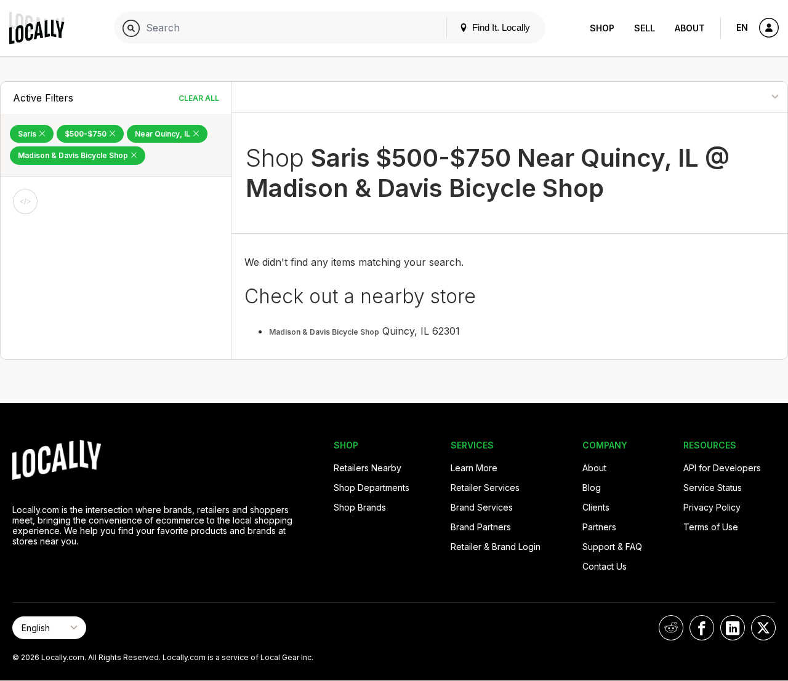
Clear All (199, 98)
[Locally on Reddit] (671, 627)
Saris (28, 133)
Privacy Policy (712, 507)
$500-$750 (86, 133)
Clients (595, 507)
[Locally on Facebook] (702, 627)
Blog (591, 487)
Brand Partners (481, 527)
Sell (644, 28)
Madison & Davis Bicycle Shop (74, 155)
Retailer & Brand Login (496, 546)
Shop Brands (360, 507)
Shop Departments (371, 487)
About (690, 28)
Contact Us (604, 566)
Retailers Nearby (367, 468)
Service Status (712, 487)
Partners (599, 527)
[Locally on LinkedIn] (732, 627)
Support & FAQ (612, 546)
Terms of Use (710, 527)
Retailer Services (485, 487)
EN (742, 27)
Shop (602, 28)
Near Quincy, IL (163, 133)
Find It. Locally (500, 27)
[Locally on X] (763, 627)
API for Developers (722, 468)
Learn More (474, 468)
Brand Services (482, 507)
